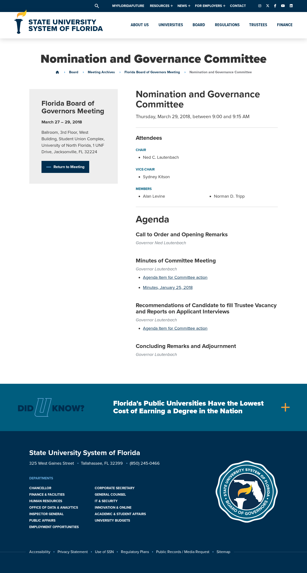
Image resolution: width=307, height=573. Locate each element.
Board (73, 72)
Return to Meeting (68, 167)
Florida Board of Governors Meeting (152, 72)
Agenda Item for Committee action (175, 277)
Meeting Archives (101, 72)
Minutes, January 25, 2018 (168, 287)
